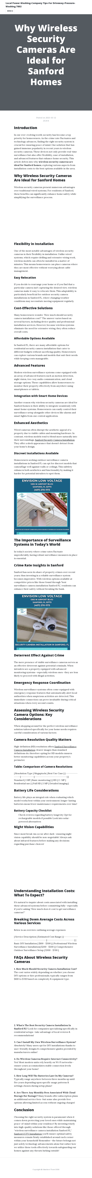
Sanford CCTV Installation (28, 1133)
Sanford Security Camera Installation (55, 439)
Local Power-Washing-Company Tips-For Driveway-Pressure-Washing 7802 (40, 5)
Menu (9, 11)
